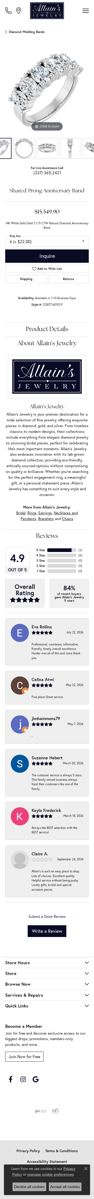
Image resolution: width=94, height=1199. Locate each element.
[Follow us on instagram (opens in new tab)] (23, 1079)
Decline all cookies (29, 1187)
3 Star (40, 560)
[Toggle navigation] (85, 10)
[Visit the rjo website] (55, 1111)
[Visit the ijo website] (40, 1111)
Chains (67, 518)
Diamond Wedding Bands (27, 32)
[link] (9, 10)
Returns (68, 279)
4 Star (40, 555)
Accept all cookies (65, 1187)
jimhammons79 (46, 718)
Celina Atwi (43, 679)
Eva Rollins (42, 626)
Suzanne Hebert (47, 757)
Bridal (21, 512)
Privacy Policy (28, 1150)
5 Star (40, 550)
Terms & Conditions (61, 1150)
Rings (32, 512)
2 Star (40, 566)
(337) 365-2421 (47, 172)
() (80, 550)
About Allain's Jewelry (47, 344)
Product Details (47, 329)
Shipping (26, 279)
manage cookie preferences (50, 1174)
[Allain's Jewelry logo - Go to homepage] (47, 11)
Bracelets (46, 518)
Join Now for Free (24, 1056)
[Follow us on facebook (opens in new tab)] (10, 1079)
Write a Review (47, 931)
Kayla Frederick (46, 810)
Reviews (47, 536)
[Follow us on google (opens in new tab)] (35, 1079)
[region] (47, 91)
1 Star (41, 571)
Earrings (45, 512)
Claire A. (40, 853)
